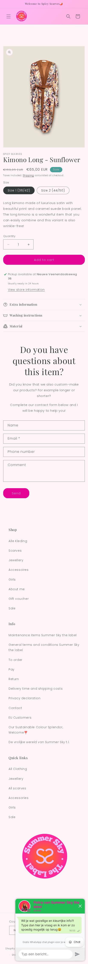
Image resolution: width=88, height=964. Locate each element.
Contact (15, 708)
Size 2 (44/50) (53, 190)
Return (14, 679)
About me (17, 589)
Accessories (19, 798)
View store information (26, 290)
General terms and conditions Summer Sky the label (44, 647)
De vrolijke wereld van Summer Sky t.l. (39, 742)
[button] (8, 16)
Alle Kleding (18, 541)
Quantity (9, 236)
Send (16, 493)
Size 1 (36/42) (19, 190)
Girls (12, 579)
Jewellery (16, 560)
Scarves (15, 550)
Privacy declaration (24, 698)
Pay (12, 669)
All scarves (17, 788)
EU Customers (20, 717)
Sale (12, 608)
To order (15, 660)
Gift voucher (19, 599)
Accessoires (19, 570)
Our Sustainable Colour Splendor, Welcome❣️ (36, 730)
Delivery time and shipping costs (36, 688)
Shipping (28, 175)
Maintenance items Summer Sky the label (43, 635)
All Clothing (18, 769)
